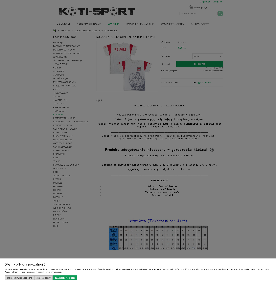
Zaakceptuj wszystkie (65, 278)
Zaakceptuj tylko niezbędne (19, 278)
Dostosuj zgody (43, 278)
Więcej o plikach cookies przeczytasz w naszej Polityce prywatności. (33, 272)
